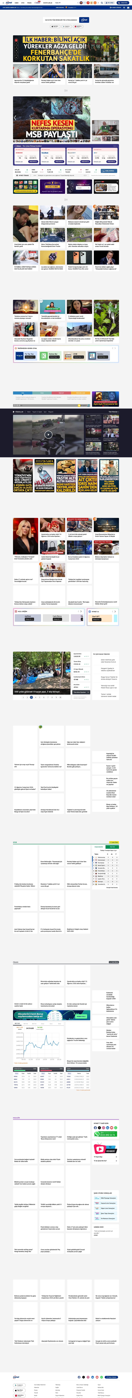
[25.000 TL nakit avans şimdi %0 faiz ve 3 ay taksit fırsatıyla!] (35, 141)
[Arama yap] (101, 3)
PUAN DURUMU (99, 847)
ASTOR (68, 1085)
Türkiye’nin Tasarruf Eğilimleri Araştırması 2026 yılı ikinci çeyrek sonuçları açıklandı (52, 1298)
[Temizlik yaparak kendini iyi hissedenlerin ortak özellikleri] (52, 307)
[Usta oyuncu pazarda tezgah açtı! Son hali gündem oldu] (76, 141)
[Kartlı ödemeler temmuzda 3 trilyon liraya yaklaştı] (52, 1309)
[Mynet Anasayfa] (9, 2)
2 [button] (27, 697)
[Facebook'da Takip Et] (95, 1127)
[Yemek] (88, 2)
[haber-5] (109, 475)
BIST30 (34, 1024)
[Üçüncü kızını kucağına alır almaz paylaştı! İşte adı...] (78, 1183)
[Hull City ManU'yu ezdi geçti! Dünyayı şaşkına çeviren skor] (42, 141)
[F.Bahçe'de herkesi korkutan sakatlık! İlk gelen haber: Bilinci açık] (66, 49)
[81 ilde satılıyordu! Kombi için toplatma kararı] (78, 995)
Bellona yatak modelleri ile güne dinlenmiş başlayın (25, 1297)
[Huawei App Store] (19, 1396)
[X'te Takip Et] (83, 1377)
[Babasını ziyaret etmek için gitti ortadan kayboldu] (79, 212)
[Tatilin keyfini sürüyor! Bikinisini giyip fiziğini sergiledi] (25, 1195)
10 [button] (60, 697)
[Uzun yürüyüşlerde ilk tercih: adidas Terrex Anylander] (52, 593)
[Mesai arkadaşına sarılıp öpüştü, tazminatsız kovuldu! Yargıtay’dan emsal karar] (84, 141)
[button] (3, 3)
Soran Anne (101, 1390)
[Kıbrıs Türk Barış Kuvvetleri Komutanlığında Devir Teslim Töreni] (52, 235)
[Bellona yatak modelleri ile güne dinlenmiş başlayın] (25, 1287)
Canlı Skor (114, 842)
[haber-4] (87, 475)
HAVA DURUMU (60, 7)
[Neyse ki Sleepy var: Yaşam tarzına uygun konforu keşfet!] (50, 141)
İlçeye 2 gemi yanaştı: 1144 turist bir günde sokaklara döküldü (111, 770)
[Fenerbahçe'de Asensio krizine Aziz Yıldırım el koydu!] (71, 141)
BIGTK (15, 1082)
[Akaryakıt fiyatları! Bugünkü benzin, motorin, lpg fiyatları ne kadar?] (25, 329)
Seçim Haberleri (59, 1395)
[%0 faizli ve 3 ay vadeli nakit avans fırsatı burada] (106, 235)
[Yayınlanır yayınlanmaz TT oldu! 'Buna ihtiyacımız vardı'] (51, 1127)
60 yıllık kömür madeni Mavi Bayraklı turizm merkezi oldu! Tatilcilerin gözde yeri (111, 796)
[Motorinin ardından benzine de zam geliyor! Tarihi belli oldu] (48, 141)
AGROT (42, 1076)
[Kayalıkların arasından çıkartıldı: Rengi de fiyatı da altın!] (25, 800)
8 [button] (52, 697)
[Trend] (81, 2)
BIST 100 (20, 1027)
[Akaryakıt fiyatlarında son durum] (52, 1332)
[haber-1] (23, 475)
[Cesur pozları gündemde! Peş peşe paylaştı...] (51, 1240)
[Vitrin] (84, 2)
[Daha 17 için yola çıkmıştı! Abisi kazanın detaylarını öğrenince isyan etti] (78, 1218)
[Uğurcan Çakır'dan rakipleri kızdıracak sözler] (78, 733)
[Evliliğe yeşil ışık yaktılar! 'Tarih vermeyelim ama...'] (78, 1127)
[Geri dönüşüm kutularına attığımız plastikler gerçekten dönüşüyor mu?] (51, 733)
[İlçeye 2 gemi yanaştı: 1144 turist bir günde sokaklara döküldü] (99, 769)
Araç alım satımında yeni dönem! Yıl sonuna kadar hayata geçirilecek (111, 1047)
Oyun (99, 1385)
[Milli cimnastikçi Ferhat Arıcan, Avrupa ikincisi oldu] (78, 875)
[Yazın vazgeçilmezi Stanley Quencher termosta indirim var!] (51, 755)
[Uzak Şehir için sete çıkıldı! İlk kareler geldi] (25, 223)
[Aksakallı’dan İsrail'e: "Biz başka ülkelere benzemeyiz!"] (79, 593)
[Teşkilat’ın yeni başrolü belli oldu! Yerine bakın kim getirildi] (78, 789)
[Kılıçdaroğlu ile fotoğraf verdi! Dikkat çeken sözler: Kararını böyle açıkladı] (66, 141)
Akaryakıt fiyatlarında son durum (52, 1341)
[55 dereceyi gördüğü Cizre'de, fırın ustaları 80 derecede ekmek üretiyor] (32, 141)
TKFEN (42, 1087)
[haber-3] (66, 475)
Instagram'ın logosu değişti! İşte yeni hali (79, 1342)
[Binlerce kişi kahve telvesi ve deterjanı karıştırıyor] (106, 547)
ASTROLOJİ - (83, 184)
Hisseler (79, 1393)
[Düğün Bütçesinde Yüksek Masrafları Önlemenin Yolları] (106, 212)
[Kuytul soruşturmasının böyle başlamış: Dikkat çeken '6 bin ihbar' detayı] (17, 141)
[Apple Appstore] (19, 1390)
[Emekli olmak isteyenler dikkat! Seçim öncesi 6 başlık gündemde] (40, 141)
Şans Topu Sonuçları (107, 1213)
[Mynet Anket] (95, 2)
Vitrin (56, 1393)
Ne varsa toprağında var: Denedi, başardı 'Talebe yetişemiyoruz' (106, 1297)
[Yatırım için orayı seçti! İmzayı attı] (25, 744)
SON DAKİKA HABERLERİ (9, 7)
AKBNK (68, 1082)
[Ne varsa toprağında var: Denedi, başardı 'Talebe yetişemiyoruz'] (106, 1287)
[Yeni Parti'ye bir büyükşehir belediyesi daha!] (51, 778)
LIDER (42, 1085)
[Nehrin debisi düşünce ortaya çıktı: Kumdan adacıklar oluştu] (79, 235)
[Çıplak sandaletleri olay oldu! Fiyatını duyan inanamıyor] (68, 141)
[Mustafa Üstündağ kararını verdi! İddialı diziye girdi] (106, 581)
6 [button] (43, 697)
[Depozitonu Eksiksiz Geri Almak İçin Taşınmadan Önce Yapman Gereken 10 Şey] (52, 570)
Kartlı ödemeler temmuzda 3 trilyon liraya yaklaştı (51, 1319)
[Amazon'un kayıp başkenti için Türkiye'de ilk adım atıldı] (55, 141)
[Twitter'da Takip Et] (99, 1127)
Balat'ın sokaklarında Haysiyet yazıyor (106, 1319)
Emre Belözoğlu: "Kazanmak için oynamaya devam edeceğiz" (30, 7)
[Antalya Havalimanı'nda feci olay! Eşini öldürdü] (51, 800)
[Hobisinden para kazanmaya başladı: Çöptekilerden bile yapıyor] (79, 1309)
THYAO (68, 1076)
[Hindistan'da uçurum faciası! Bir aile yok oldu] (86, 141)
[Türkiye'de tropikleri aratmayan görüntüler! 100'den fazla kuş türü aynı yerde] (79, 570)
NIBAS (15, 1079)
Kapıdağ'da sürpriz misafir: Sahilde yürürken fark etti (112, 756)
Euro (51, 1024)
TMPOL (16, 1085)
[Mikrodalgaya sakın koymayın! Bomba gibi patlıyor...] (78, 755)
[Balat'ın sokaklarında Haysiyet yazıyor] (106, 1309)
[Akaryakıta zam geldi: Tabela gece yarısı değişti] (99, 1020)
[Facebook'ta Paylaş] (103, 1236)
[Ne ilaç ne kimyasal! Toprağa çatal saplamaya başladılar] (106, 318)
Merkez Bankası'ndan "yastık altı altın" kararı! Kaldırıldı (111, 1033)
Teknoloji (57, 1385)
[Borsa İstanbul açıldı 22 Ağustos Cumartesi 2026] (79, 547)
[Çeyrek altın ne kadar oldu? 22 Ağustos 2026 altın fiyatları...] (52, 525)
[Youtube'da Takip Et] (111, 1127)
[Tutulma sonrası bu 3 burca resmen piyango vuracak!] (25, 307)
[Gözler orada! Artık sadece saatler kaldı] (25, 983)
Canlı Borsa (115, 962)
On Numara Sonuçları (108, 1218)
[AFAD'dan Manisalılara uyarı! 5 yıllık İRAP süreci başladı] (51, 117)
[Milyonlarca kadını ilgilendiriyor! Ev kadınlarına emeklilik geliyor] (99, 1008)
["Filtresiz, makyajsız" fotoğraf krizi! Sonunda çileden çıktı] (25, 536)
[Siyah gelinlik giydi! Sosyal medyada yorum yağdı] (78, 1240)
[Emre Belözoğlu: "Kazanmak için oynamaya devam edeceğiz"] (51, 852)
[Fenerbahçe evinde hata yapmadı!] (25, 897)
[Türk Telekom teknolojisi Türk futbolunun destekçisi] (25, 1332)
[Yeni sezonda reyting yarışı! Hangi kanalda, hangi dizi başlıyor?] (25, 1229)
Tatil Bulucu (101, 1393)
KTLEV (68, 1087)
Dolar (42, 1024)
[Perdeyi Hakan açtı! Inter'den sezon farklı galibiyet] (78, 852)
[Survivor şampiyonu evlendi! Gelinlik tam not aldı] (78, 1150)
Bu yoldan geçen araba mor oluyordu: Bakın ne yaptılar (111, 781)
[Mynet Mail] (128, 7)
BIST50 (26, 1024)
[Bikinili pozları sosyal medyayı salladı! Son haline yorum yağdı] (25, 1172)
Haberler (36, 1387)
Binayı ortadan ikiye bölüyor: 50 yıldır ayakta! (111, 806)
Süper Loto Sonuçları (108, 1208)
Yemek (36, 1393)
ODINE (42, 1079)
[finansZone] (105, 399)
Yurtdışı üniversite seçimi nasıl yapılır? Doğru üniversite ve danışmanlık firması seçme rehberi (24, 1321)
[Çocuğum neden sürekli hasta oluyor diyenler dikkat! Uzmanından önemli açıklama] (52, 329)
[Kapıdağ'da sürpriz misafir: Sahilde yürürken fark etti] (99, 756)
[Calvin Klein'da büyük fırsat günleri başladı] (52, 547)
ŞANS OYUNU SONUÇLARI (103, 1193)
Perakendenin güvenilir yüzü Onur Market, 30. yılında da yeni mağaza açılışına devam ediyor (79, 1298)
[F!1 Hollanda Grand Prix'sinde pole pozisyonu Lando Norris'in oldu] (51, 920)
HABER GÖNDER (116, 7)
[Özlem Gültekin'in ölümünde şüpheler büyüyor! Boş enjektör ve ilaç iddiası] (89, 141)
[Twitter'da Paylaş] (108, 1236)
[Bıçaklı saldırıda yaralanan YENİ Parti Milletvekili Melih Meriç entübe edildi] (14, 141)
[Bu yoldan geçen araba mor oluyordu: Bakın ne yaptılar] (99, 781)
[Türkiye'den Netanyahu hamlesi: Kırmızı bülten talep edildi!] (25, 593)
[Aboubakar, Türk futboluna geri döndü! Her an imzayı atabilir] (78, 141)
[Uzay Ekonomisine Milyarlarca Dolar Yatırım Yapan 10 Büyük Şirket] (106, 525)
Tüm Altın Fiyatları (80, 692)
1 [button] (23, 697)
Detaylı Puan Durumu (112, 887)
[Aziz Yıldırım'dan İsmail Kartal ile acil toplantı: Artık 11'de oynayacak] (25, 920)
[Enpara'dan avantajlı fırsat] (53, 141)
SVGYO (42, 1082)
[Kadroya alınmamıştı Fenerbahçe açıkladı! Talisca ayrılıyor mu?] (27, 141)
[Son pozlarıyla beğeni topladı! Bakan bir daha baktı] (25, 1138)
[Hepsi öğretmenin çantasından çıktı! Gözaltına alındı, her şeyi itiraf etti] (73, 141)
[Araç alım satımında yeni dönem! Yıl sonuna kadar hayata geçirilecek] (99, 1045)
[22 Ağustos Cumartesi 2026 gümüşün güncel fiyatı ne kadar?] (25, 778)
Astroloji (57, 1390)
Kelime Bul (101, 1387)
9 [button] (56, 697)
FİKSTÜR (112, 847)
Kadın (35, 1395)
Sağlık (57, 1387)
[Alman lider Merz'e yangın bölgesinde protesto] (52, 212)
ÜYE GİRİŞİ (110, 3)
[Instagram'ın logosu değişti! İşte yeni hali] (79, 1332)
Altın (59, 1024)
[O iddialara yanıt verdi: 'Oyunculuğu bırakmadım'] (79, 307)
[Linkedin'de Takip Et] (107, 1127)
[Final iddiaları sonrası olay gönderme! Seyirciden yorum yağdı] (51, 1218)
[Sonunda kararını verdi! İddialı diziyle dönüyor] (51, 1172)
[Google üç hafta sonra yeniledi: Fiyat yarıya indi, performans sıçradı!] (106, 1332)
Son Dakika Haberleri (40, 1385)
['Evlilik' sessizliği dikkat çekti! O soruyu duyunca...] (51, 1195)
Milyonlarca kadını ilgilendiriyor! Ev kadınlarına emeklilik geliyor (111, 1009)
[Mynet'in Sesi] (52, 186)
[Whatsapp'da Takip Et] (115, 1127)
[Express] (91, 2)
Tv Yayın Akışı (98, 1157)
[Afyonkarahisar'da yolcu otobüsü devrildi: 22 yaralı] (79, 329)
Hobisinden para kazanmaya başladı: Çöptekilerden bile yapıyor (78, 1320)
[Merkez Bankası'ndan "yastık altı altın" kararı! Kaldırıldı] (99, 1033)
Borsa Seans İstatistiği (82, 1385)
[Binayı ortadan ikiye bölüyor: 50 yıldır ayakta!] (99, 806)
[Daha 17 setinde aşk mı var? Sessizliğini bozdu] (25, 570)
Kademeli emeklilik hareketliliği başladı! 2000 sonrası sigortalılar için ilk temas (111, 999)
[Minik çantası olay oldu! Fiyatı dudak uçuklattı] (51, 1150)
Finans (36, 1390)
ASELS (68, 1079)
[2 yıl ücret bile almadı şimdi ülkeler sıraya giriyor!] (79, 525)
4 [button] (35, 697)
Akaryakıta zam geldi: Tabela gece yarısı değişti (111, 1021)
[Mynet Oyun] (25, 186)
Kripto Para (80, 1395)
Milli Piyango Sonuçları (108, 1198)
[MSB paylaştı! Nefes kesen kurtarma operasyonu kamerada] (24, 141)
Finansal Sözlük (81, 1390)
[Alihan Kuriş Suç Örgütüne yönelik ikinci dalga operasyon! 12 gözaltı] (60, 141)
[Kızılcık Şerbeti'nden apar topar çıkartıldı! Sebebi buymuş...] (58, 141)
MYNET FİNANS (24, 175)
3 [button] (31, 697)
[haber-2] (44, 475)
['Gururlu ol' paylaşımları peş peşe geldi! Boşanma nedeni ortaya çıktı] (63, 141)
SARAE (15, 1087)
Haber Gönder (112, 1377)
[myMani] (37, 2)
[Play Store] (19, 1385)
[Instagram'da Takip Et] (103, 1127)
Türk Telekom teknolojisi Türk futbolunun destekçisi (24, 1342)
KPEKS (15, 1076)
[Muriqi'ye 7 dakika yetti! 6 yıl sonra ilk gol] (51, 875)
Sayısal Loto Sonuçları (108, 1203)
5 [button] (39, 697)
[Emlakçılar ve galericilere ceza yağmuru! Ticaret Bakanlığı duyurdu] (78, 1029)
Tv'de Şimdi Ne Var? (100, 1161)
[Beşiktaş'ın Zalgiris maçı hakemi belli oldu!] (78, 908)
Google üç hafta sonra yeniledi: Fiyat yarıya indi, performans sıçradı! (106, 1343)
